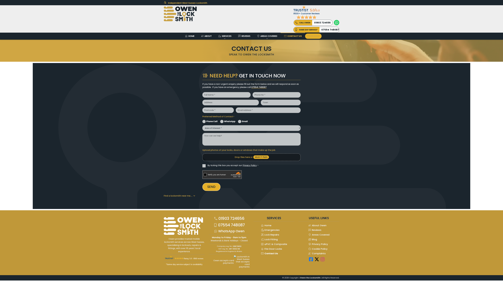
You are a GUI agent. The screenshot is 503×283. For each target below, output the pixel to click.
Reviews (244, 36)
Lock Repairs (270, 234)
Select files (261, 157)
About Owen (317, 225)
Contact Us (293, 36)
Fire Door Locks (271, 249)
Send (211, 187)
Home (189, 36)
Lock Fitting (269, 239)
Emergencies (270, 230)
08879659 (237, 246)
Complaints (317, 253)
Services (224, 36)
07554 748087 (259, 87)
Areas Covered (267, 36)
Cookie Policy (317, 249)
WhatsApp (229, 121)
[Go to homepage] (185, 226)
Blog (312, 239)
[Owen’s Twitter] (317, 259)
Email (245, 121)
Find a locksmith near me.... (178, 195)
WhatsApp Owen (231, 231)
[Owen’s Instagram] (323, 259)
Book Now (313, 36)
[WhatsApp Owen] (336, 22)
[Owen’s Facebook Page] (311, 259)
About (206, 36)
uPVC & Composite (274, 244)
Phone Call (212, 121)
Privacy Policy (250, 165)
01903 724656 (229, 219)
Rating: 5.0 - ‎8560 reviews (193, 259)
